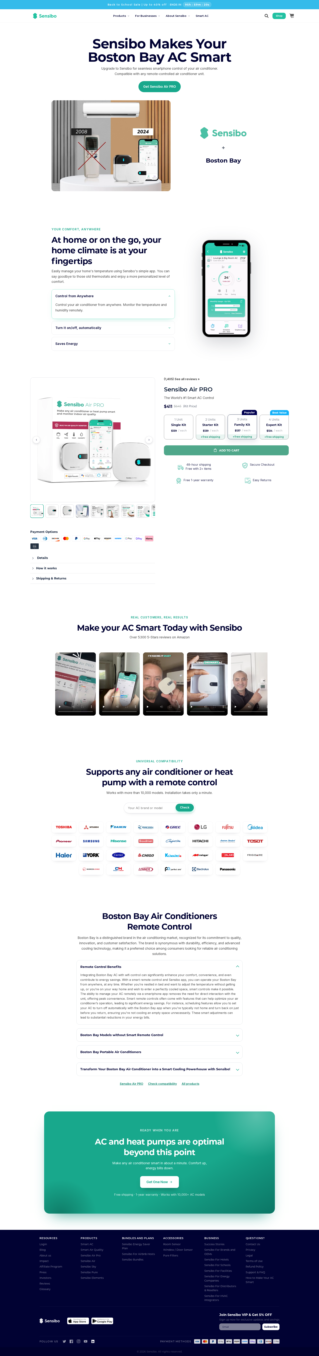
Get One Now (157, 1182)
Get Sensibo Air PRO (159, 86)
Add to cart (229, 450)
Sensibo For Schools (217, 1265)
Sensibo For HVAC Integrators (216, 1298)
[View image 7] (127, 511)
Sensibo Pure (89, 1272)
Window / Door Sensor (178, 1249)
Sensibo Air (88, 1261)
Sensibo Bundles (132, 1259)
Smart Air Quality (92, 1249)
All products (190, 1084)
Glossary (45, 1289)
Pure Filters (170, 1255)
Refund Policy (255, 1266)
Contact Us (253, 1244)
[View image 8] (143, 511)
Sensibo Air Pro (91, 1255)
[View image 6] (112, 511)
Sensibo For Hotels (216, 1259)
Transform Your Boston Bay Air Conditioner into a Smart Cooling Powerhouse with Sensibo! (155, 1069)
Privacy (250, 1249)
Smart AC (87, 1244)
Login (43, 1244)
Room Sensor (172, 1244)
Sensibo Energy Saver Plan (136, 1246)
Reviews (45, 1283)
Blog (43, 1249)
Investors (45, 1278)
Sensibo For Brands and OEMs (219, 1252)
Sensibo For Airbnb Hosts (138, 1254)
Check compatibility (162, 1084)
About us (45, 1255)
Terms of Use (254, 1261)
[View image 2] (52, 511)
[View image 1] (37, 511)
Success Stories (214, 1244)
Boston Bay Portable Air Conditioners (110, 1052)
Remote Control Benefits (100, 967)
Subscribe (271, 1326)
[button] (124, 16)
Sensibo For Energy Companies (217, 1278)
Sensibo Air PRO (131, 1084)
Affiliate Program (51, 1266)
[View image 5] (97, 511)
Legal (249, 1255)
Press (43, 1272)
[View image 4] (82, 511)
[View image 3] (67, 511)
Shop (279, 15)
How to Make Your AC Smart (260, 1280)
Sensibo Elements (92, 1278)
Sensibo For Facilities (218, 1271)
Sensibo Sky (88, 1266)
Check (184, 807)
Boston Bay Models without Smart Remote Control (121, 1035)
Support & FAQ (255, 1272)
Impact (44, 1261)
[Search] (266, 16)
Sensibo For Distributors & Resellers (220, 1288)
